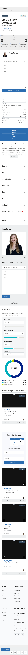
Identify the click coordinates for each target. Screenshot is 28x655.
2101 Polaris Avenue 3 (9, 528)
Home (5, 10)
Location (14, 136)
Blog (3, 593)
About (3, 590)
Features (14, 132)
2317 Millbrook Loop (9, 492)
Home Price (7, 319)
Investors (4, 618)
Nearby (14, 134)
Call (3, 649)
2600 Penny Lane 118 (9, 413)
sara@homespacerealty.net (20, 628)
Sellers (4, 615)
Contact (14, 138)
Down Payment (8, 330)
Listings (10, 10)
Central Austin (17, 601)
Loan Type (7, 351)
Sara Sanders (14, 53)
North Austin (17, 590)
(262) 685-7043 (20, 622)
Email (7, 649)
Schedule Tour (14, 462)
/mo (11, 30)
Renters (4, 620)
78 (25, 118)
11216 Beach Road (8, 565)
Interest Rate (8, 341)
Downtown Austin (18, 604)
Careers (4, 598)
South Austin (17, 593)
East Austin (16, 596)
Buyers (4, 612)
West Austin (17, 598)
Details (14, 130)
